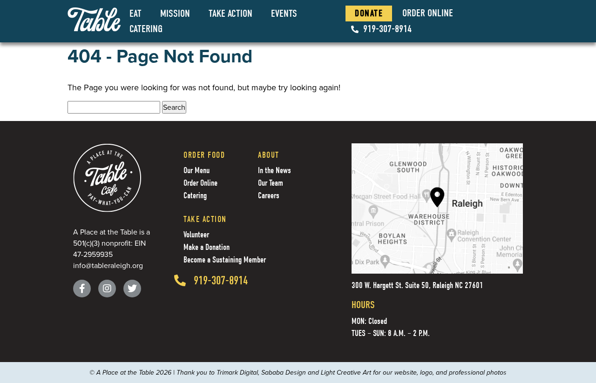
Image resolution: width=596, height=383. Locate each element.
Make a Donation (206, 247)
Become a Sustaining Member (224, 260)
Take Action (230, 13)
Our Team (270, 183)
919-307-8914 (387, 29)
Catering (146, 29)
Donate (369, 13)
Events (284, 13)
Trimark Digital (237, 372)
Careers (268, 196)
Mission (175, 13)
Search (174, 107)
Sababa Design (283, 372)
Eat (135, 13)
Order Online (427, 13)
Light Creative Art (346, 372)
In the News (274, 170)
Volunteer (196, 235)
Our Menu (196, 170)
